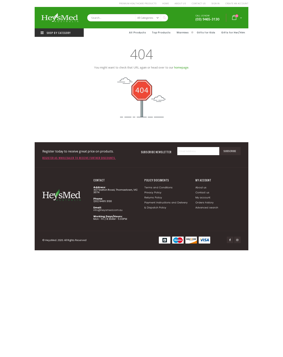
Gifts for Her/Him (233, 32)
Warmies (183, 32)
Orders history (204, 202)
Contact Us (198, 3)
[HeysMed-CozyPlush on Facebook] (230, 240)
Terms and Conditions (158, 187)
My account (202, 197)
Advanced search (206, 207)
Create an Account (236, 3)
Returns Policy (153, 197)
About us (201, 187)
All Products (137, 32)
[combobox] (127, 17)
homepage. (181, 67)
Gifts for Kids (206, 32)
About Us (180, 3)
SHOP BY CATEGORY (58, 33)
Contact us (202, 192)
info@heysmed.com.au (107, 210)
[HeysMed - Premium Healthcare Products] (59, 18)
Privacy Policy (152, 192)
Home (165, 3)
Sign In (215, 3)
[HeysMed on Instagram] (237, 240)
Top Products (161, 32)
